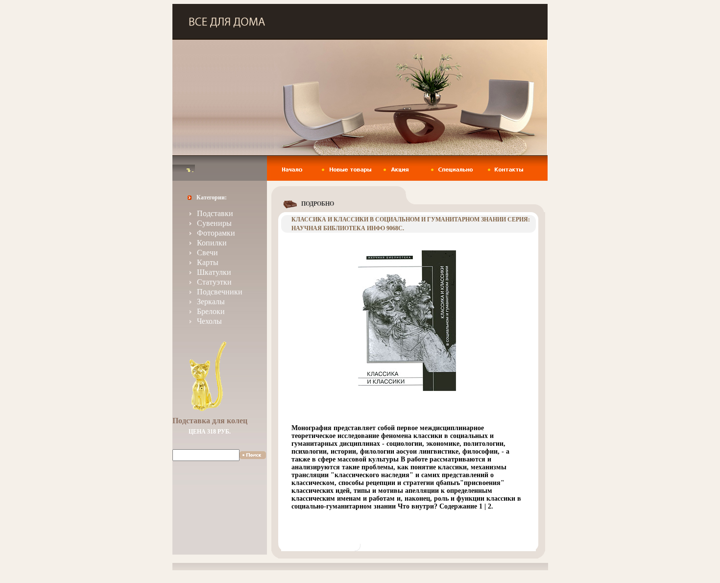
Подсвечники (219, 292)
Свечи (207, 252)
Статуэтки (214, 282)
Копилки (212, 243)
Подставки (215, 213)
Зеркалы (211, 301)
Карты (207, 262)
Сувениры (214, 223)
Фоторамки (216, 233)
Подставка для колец (209, 420)
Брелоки (211, 311)
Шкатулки (214, 272)
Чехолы (209, 321)
